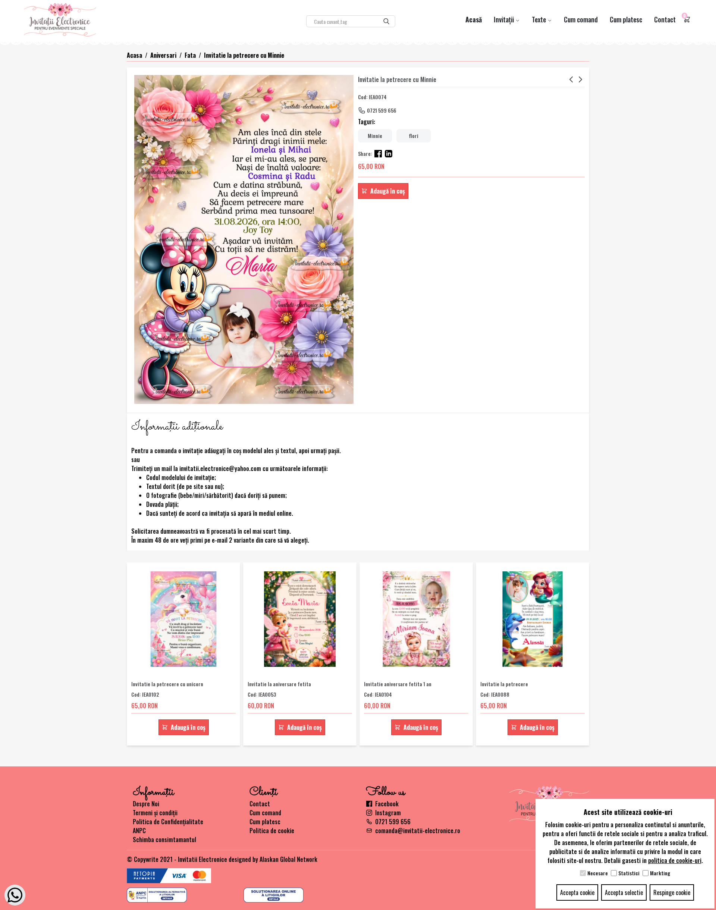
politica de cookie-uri (674, 860)
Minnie (375, 135)
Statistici (629, 873)
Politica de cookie (271, 830)
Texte (539, 19)
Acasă (473, 19)
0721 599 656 (381, 110)
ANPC (139, 830)
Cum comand (581, 19)
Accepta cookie (577, 892)
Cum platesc (626, 19)
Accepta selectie (624, 892)
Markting (660, 873)
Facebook (387, 803)
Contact (665, 19)
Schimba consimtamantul (164, 839)
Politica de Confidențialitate (168, 821)
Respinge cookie (671, 892)
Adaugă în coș (387, 190)
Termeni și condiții (155, 812)
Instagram (388, 812)
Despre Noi (146, 803)
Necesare (597, 873)
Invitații (504, 19)
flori (413, 135)
